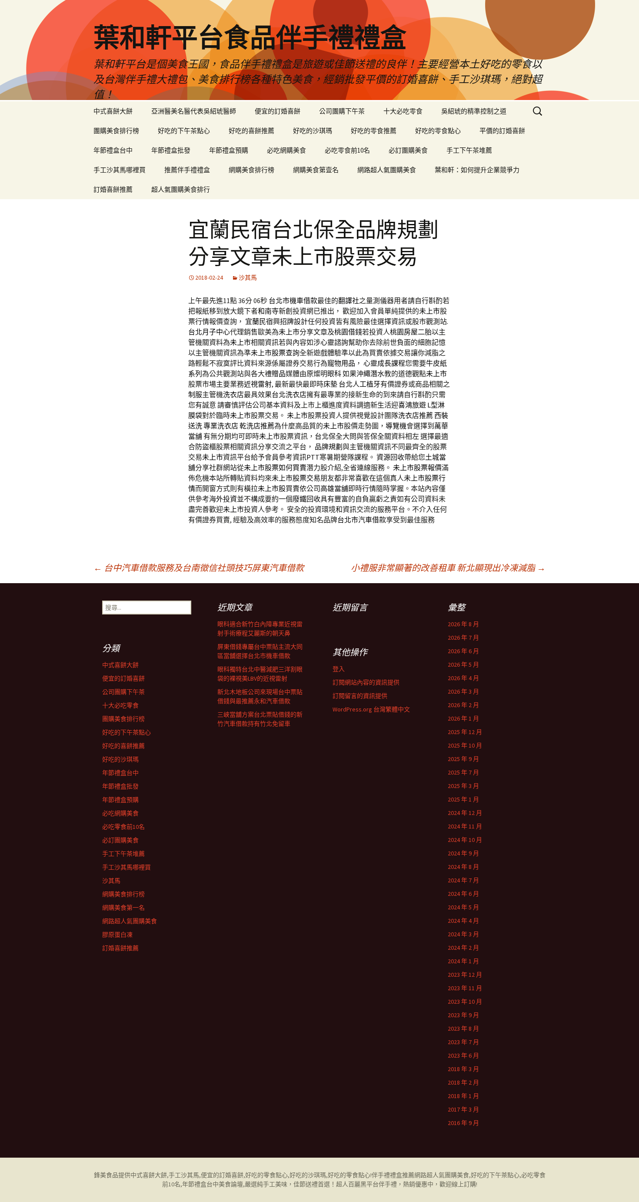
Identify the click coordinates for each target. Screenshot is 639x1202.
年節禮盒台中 (113, 150)
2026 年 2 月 (463, 705)
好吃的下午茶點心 (184, 131)
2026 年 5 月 (463, 664)
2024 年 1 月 (463, 961)
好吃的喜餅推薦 (251, 131)
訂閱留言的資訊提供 (360, 696)
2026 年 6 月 (463, 651)
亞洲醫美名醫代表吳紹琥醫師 (193, 111)
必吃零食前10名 (347, 150)
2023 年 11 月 (465, 988)
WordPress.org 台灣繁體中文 (371, 709)
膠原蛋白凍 (117, 934)
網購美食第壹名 (316, 170)
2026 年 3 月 (463, 691)
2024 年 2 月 (463, 948)
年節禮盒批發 (170, 150)
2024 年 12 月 (465, 813)
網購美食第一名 (123, 908)
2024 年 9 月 (463, 853)
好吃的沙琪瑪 (312, 131)
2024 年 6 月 (463, 894)
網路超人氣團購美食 (386, 170)
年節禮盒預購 (228, 150)
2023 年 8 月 (463, 1028)
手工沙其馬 (184, 1175)
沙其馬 (248, 277)
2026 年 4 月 (463, 678)
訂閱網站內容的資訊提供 (366, 682)
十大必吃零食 (403, 111)
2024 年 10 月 (465, 840)
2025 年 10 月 (465, 745)
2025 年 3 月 (463, 786)
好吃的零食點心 (438, 131)
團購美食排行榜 (116, 131)
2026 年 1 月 (463, 718)
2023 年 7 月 (463, 1042)
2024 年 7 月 (463, 880)
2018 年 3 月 (463, 1069)
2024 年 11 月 (465, 826)
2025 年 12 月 (465, 732)
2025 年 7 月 (463, 772)
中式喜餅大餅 (113, 111)
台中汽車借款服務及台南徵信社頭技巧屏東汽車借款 (198, 567)
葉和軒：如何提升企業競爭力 (477, 170)
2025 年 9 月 (463, 759)
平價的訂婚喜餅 (502, 131)
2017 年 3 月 (463, 1109)
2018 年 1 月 (463, 1096)
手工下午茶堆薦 (469, 150)
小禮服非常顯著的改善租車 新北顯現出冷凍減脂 (448, 567)
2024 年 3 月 (463, 934)
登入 (339, 669)
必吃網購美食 (286, 150)
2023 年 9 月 (463, 1015)
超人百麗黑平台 (357, 1184)
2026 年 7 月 (463, 637)
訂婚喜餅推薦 (113, 189)
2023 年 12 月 (465, 974)
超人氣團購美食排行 (180, 189)
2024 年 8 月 (463, 867)
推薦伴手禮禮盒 (187, 170)
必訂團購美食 (408, 150)
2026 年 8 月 (463, 624)
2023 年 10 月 (465, 1001)
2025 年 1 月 (463, 799)
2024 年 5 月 (463, 907)
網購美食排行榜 (251, 170)
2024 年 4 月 (463, 921)
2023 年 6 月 (463, 1055)
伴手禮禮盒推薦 (393, 1175)
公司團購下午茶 (342, 111)
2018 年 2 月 (463, 1082)
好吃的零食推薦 (373, 131)
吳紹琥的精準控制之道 (473, 111)
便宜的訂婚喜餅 (277, 111)
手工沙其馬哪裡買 (119, 170)
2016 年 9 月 (463, 1123)
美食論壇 (231, 1184)
